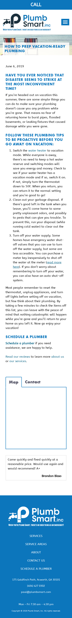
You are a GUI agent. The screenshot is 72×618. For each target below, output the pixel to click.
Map (13, 382)
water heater (37, 150)
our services (17, 361)
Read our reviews (18, 356)
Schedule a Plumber (36, 568)
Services (36, 536)
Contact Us (36, 560)
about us (57, 356)
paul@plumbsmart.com (36, 592)
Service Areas (36, 544)
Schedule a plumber (20, 343)
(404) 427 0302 (36, 585)
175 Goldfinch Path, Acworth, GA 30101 (36, 579)
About (36, 552)
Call (36, 4)
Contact (32, 381)
